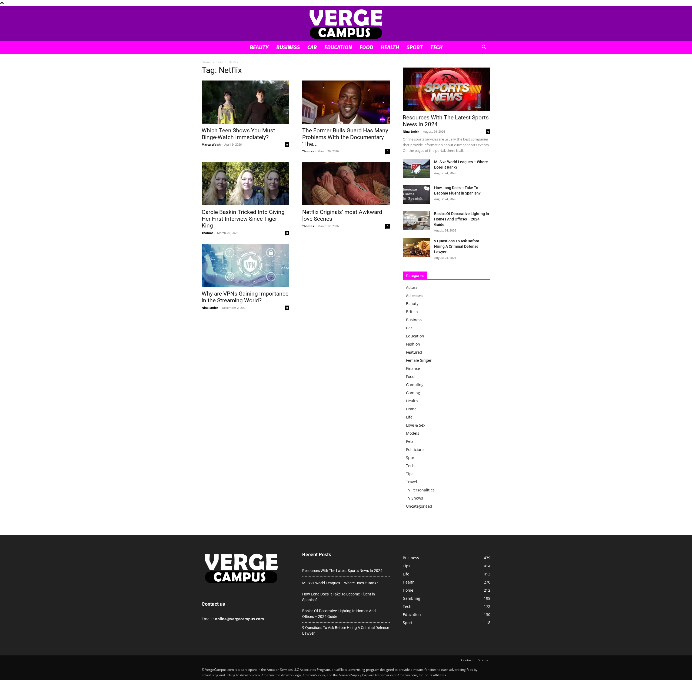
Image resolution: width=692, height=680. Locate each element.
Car (312, 47)
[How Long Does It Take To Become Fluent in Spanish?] (416, 194)
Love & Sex (415, 425)
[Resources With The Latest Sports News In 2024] (446, 89)
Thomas (308, 151)
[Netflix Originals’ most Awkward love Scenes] (346, 183)
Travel (411, 481)
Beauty (259, 47)
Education (338, 47)
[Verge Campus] (346, 23)
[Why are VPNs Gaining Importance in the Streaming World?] (245, 265)
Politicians (415, 449)
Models (412, 433)
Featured (414, 352)
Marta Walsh (211, 144)
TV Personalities (420, 490)
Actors (411, 287)
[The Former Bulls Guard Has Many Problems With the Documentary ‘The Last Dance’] (346, 102)
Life (409, 417)
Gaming (413, 392)
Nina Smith (210, 308)
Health (390, 47)
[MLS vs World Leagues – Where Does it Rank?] (416, 168)
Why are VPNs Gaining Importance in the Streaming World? (245, 297)
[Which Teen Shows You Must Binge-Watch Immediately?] (245, 102)
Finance (413, 368)
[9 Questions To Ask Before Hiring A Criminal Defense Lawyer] (416, 247)
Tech (436, 47)
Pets (410, 441)
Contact (467, 660)
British (412, 311)
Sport (415, 47)
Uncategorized (419, 506)
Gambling (415, 384)
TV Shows (414, 498)
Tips (410, 473)
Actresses (414, 295)
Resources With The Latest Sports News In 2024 (342, 570)
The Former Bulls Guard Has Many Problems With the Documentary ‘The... (345, 137)
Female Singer (419, 360)
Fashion (413, 344)
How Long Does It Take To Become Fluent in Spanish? (338, 597)
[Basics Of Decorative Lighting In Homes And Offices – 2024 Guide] (416, 220)
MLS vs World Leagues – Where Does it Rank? (340, 583)
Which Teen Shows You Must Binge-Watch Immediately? (238, 133)
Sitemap (484, 660)
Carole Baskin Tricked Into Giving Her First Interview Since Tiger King (243, 219)
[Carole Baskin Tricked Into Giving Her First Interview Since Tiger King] (245, 183)
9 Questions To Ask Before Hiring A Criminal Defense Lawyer (456, 246)
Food (366, 47)
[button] (483, 47)
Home (206, 62)
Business (288, 47)
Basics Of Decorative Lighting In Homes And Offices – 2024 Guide (461, 219)
